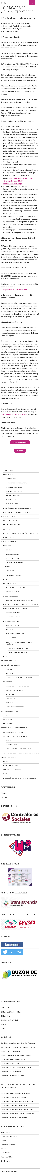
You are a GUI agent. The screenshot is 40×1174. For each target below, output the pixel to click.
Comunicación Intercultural (16, 483)
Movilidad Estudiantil (11, 621)
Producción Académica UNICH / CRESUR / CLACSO (19, 778)
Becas (5, 579)
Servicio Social (8, 682)
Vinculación (7, 669)
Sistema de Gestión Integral (13, 732)
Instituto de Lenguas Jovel (10, 1051)
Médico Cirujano (12, 500)
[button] (3, 819)
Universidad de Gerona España (11, 1071)
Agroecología (11, 479)
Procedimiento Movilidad (15, 634)
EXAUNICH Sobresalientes (14, 562)
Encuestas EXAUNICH (13, 554)
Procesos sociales (9, 583)
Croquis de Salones (12, 592)
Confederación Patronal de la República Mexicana (18, 1047)
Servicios (6, 715)
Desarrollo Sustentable (14, 491)
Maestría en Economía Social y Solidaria (17, 508)
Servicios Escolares (8, 516)
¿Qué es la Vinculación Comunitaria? (19, 677)
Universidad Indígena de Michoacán (13, 1097)
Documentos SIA (11, 744)
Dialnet (3, 1028)
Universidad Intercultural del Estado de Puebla (17, 1109)
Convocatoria (11, 638)
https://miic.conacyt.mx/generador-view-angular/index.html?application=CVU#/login (19, 181)
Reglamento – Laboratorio (15, 587)
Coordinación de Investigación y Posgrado (18, 608)
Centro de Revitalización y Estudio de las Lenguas (20, 604)
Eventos (6, 761)
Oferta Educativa (7, 470)
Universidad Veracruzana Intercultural (14, 1118)
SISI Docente (7, 719)
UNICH (4, 2)
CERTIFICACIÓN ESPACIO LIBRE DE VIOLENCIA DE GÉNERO (21, 753)
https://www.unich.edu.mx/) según (14, 414)
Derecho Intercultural (14, 487)
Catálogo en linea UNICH (9, 1020)
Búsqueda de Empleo (13, 558)
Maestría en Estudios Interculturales (16, 512)
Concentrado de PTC (13, 617)
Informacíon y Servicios (11, 525)
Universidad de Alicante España (12, 1063)
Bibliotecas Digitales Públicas (11, 1012)
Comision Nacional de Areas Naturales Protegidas (18, 1043)
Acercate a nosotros (13, 575)
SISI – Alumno (7, 723)
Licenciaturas (8, 474)
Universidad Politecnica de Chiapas (13, 1076)
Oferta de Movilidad (13, 625)
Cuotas (20, 451)
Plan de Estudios (9, 537)
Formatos (6, 529)
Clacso (3, 1024)
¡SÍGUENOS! (5, 936)
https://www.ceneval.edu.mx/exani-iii (17, 289)
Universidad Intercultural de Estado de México (17, 1101)
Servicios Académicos (8, 541)
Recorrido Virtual (7, 1157)
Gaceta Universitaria (10, 765)
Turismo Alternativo (13, 495)
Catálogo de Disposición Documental (19, 749)
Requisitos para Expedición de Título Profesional (20, 533)
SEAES (5, 657)
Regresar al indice (20, 442)
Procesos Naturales (10, 596)
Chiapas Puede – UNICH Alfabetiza (17, 686)
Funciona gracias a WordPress (10, 1171)
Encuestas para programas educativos (19, 600)
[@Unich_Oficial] (12, 952)
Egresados (7, 546)
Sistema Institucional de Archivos (15, 736)
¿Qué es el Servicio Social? (15, 690)
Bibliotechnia (5, 1016)
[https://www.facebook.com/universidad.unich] (12, 944)
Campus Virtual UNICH (9, 1136)
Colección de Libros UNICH (12, 770)
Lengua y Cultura (12, 504)
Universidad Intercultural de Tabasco (14, 1105)
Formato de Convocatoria (17, 652)
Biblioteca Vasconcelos (9, 1008)
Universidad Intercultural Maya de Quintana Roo (18, 1113)
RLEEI (5, 774)
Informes (9, 740)
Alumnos (4, 793)
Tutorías (6, 567)
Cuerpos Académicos (13, 613)
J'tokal (3, 1149)
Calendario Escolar (10, 520)
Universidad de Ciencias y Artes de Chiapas (16, 1067)
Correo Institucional (8, 1145)
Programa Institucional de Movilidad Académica (19, 643)
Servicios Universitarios (9, 711)
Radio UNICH (5, 1153)
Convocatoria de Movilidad (18, 648)
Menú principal (37, 2)
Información (10, 571)
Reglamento (10, 694)
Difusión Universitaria (9, 757)
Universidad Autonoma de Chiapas (13, 1059)
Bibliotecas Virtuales (8, 661)
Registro (9, 550)
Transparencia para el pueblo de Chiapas (19, 915)
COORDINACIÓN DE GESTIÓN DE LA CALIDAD (15, 728)
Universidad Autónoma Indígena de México (16, 1093)
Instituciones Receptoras (15, 707)
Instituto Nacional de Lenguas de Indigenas (16, 1055)
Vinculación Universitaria (10, 665)
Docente (4, 797)
